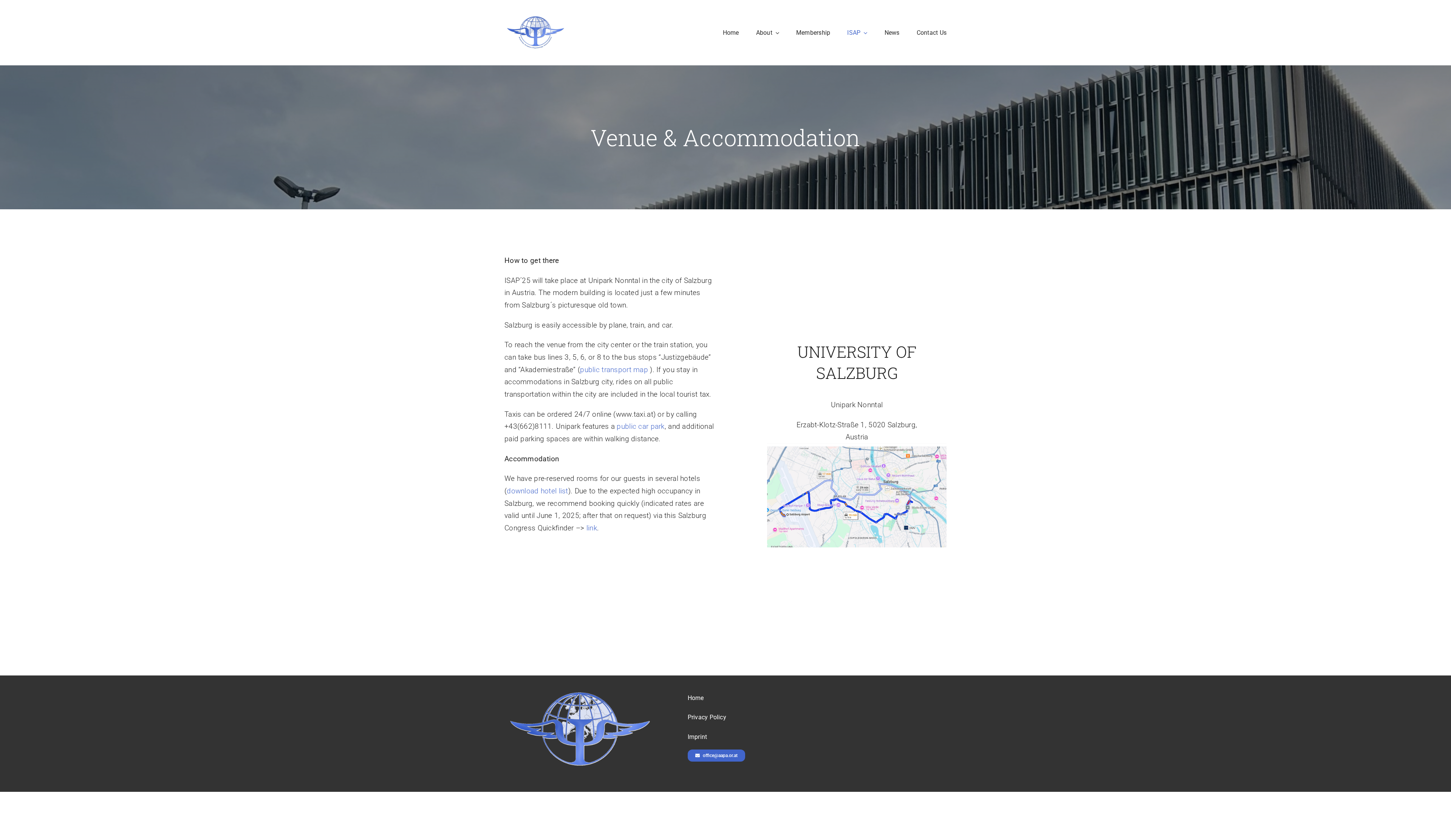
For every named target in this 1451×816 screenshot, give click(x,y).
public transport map (614, 369)
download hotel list (537, 491)
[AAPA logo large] (535, 17)
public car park (640, 426)
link (591, 528)
